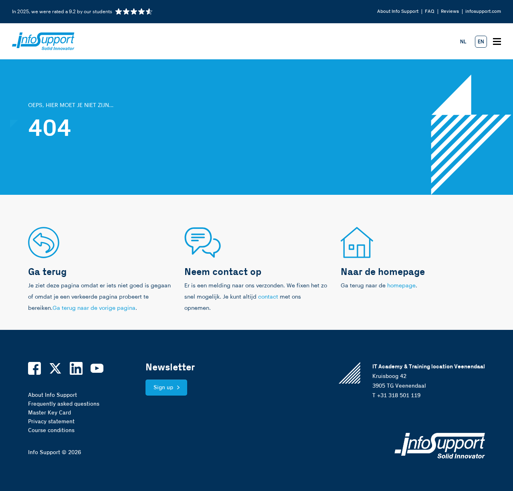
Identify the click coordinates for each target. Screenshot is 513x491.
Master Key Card (49, 413)
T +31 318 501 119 (396, 395)
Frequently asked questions (63, 404)
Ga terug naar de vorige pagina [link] (94, 308)
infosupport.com (483, 11)
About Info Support (397, 11)
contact (268, 297)
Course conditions (51, 430)
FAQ (429, 11)
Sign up (163, 387)
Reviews (450, 11)
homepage (401, 286)
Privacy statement (51, 421)
